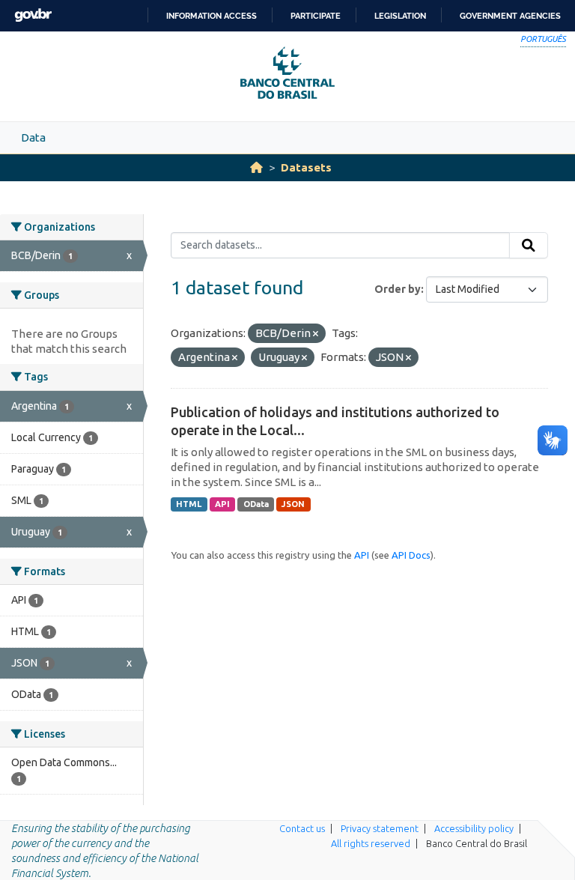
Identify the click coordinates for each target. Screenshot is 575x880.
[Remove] (315, 334)
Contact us (302, 828)
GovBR (33, 15)
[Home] (256, 167)
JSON (293, 504)
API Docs (411, 555)
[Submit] (528, 245)
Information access (211, 15)
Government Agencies (510, 15)
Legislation (400, 15)
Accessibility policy (474, 828)
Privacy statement (380, 828)
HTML (188, 504)
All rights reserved (370, 843)
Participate (315, 15)
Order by (397, 289)
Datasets (306, 167)
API (222, 504)
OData (256, 504)
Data (33, 137)
